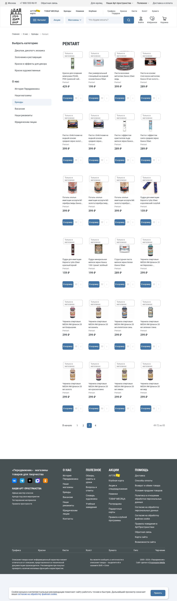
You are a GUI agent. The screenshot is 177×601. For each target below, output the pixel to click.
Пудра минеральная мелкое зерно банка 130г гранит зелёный (97, 262)
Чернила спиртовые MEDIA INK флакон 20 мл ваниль (98, 324)
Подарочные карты (115, 510)
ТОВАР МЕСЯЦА (51, 11)
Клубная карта (116, 480)
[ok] (45, 480)
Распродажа (115, 504)
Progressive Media (157, 562)
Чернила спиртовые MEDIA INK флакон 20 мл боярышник (72, 324)
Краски (123, 11)
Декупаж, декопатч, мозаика (30, 50)
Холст (144, 11)
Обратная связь (49, 3)
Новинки (80, 11)
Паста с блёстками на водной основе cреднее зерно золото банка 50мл (72, 138)
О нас (25, 34)
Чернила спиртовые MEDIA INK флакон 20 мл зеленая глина (150, 324)
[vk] (14, 480)
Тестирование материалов (24, 500)
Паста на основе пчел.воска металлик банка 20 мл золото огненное (150, 76)
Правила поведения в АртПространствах (146, 525)
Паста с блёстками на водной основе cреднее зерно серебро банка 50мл (98, 138)
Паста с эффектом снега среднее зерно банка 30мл (149, 138)
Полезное (142, 3)
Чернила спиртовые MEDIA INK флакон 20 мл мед (150, 386)
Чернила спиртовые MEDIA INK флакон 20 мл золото (72, 386)
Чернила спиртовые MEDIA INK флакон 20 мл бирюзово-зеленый (150, 262)
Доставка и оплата (163, 3)
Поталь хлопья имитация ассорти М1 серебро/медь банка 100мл (72, 200)
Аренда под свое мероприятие (25, 497)
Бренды (67, 11)
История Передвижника (27, 89)
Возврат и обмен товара (147, 485)
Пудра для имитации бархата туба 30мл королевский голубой (150, 200)
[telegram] (22, 480)
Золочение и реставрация (28, 57)
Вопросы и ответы (91, 489)
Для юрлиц (96, 3)
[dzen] (30, 480)
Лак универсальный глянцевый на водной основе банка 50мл (98, 76)
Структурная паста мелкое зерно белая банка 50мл (123, 262)
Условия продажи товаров (148, 490)
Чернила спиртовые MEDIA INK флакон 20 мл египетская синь (124, 324)
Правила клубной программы (118, 519)
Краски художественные (27, 70)
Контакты (68, 518)
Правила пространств (22, 504)
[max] (37, 480)
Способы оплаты (143, 480)
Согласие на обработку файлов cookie (147, 517)
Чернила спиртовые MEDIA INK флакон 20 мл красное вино (98, 386)
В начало (67, 425)
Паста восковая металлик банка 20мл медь (124, 76)
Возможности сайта (145, 542)
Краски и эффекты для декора (31, 64)
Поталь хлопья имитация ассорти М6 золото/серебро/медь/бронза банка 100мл (124, 200)
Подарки (116, 13)
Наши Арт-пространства (118, 3)
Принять (158, 593)
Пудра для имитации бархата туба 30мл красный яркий (72, 262)
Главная (15, 34)
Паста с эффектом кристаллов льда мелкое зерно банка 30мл (123, 138)
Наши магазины (23, 95)
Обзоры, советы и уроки (90, 479)
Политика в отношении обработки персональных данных (148, 498)
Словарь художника (91, 497)
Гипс (136, 550)
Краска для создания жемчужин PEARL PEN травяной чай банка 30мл (72, 76)
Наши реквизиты (23, 115)
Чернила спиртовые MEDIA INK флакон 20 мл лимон (124, 386)
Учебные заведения (91, 505)
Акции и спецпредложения (118, 487)
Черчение (160, 550)
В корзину (67, 98)
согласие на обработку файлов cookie (37, 594)
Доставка (140, 475)
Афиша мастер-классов (22, 493)
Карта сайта (141, 537)
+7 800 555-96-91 (28, 3)
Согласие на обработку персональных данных (147, 509)
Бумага (155, 11)
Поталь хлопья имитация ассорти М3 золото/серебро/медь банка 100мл (98, 200)
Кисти (134, 11)
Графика (111, 11)
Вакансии (20, 108)
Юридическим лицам (26, 122)
